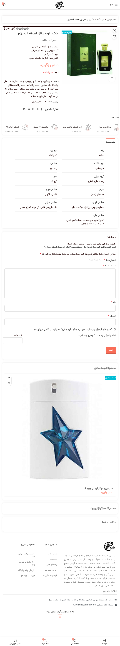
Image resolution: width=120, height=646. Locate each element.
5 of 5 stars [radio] (89, 260)
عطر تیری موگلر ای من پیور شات (97, 488)
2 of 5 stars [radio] (97, 260)
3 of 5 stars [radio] (94, 260)
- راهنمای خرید (51, 564)
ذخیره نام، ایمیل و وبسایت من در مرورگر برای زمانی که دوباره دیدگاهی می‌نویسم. (72, 329)
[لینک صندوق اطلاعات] (107, 127)
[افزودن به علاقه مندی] (114, 36)
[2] (25, 28)
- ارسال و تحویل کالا (26, 570)
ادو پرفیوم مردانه (28, 81)
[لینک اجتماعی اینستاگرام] (60, 617)
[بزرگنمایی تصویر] (111, 78)
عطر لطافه (48, 72)
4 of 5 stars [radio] (92, 260)
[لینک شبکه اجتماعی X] (37, 109)
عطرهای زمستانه (39, 96)
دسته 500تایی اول (41, 102)
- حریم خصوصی (51, 570)
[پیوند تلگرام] (24, 109)
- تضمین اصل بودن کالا (26, 555)
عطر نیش (111, 19)
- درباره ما (54, 559)
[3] (22, 28)
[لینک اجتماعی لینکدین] (29, 109)
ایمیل (112, 316)
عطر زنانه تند (33, 85)
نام (113, 302)
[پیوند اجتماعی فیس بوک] (42, 109)
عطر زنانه (14, 81)
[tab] (110, 142)
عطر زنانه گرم (52, 89)
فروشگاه (100, 19)
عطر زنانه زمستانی (16, 85)
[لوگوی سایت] (59, 4)
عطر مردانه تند (39, 93)
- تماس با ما (53, 554)
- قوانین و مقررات (50, 575)
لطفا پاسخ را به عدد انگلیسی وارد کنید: (97, 335)
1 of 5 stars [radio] (99, 260)
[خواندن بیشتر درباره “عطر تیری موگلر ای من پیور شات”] (8, 378)
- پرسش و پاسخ (28, 575)
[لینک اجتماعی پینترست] (33, 109)
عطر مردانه (24, 89)
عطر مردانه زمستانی (20, 93)
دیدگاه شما (109, 266)
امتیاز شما (110, 260)
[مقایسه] (114, 30)
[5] (17, 28)
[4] (20, 28)
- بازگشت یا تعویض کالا (26, 563)
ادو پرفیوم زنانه (45, 81)
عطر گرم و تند (37, 89)
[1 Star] (27, 28)
